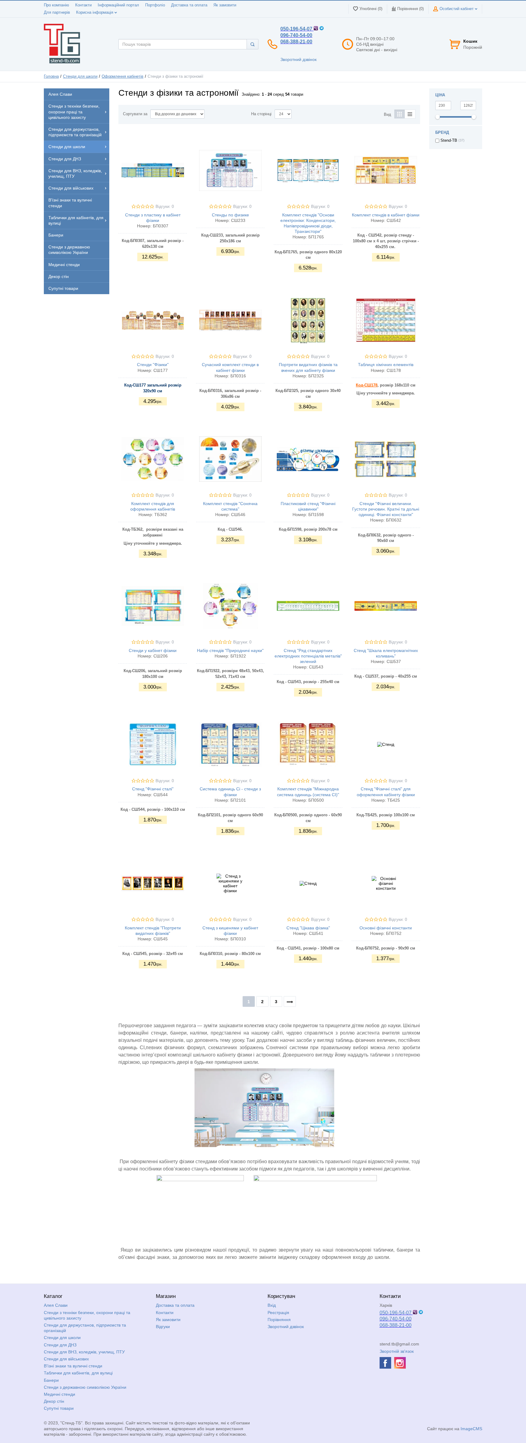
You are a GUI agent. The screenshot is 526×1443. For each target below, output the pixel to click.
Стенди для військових (66, 1358)
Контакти (83, 5)
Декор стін (54, 1401)
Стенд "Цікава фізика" (308, 927)
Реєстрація (278, 1312)
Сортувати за (135, 114)
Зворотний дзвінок (298, 59)
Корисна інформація (95, 12)
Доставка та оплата (189, 5)
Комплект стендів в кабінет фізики (385, 214)
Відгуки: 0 (165, 207)
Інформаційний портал (118, 5)
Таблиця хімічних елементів (385, 364)
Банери (51, 1380)
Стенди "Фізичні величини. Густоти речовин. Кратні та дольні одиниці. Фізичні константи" (385, 509)
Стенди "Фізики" (153, 364)
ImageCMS (471, 1428)
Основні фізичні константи (385, 927)
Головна (51, 76)
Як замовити (224, 5)
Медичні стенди (59, 1394)
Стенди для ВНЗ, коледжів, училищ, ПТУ (84, 1351)
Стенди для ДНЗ (60, 1344)
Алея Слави (56, 1305)
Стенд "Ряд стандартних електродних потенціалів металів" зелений (308, 656)
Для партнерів (57, 12)
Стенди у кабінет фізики (153, 650)
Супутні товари (59, 1408)
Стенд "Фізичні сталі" (153, 788)
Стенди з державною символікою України (85, 1387)
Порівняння (279, 1319)
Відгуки (163, 1326)
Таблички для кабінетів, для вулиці (78, 1372)
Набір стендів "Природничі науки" (230, 650)
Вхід (272, 1305)
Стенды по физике (230, 214)
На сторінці (261, 114)
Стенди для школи (80, 76)
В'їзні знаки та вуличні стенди (73, 1365)
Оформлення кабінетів (122, 76)
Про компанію (56, 5)
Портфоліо (155, 5)
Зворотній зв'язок (397, 1351)
